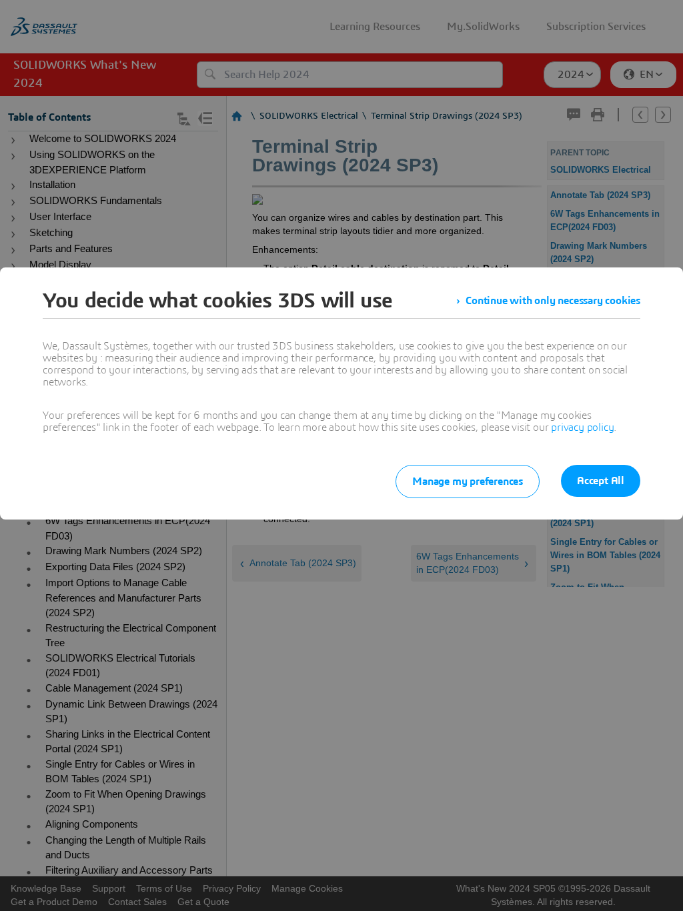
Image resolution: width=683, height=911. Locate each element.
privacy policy (582, 427)
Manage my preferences (467, 481)
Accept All (600, 481)
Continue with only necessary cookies (553, 300)
